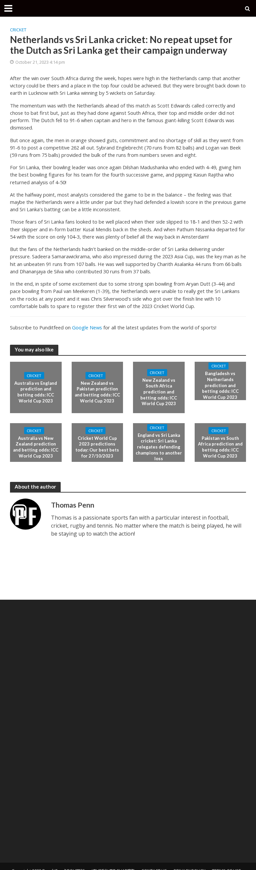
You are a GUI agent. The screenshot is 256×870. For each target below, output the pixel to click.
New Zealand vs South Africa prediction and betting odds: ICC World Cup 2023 (158, 391)
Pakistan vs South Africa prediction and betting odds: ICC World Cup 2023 (220, 447)
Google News (87, 327)
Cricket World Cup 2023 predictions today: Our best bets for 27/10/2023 (97, 447)
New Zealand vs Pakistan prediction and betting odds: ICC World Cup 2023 (97, 391)
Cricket (18, 30)
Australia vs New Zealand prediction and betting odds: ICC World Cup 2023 (35, 447)
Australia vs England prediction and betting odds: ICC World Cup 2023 (35, 391)
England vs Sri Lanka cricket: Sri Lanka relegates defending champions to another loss (159, 447)
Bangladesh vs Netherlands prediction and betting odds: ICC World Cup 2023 (220, 385)
